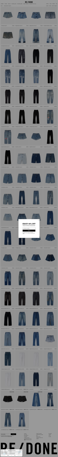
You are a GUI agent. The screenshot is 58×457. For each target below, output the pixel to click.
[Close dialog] (38, 220)
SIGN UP (29, 230)
